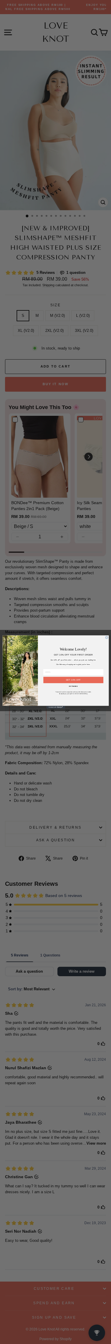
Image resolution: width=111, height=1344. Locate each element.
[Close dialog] (106, 637)
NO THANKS (73, 686)
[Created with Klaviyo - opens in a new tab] (55, 707)
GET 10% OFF (73, 680)
